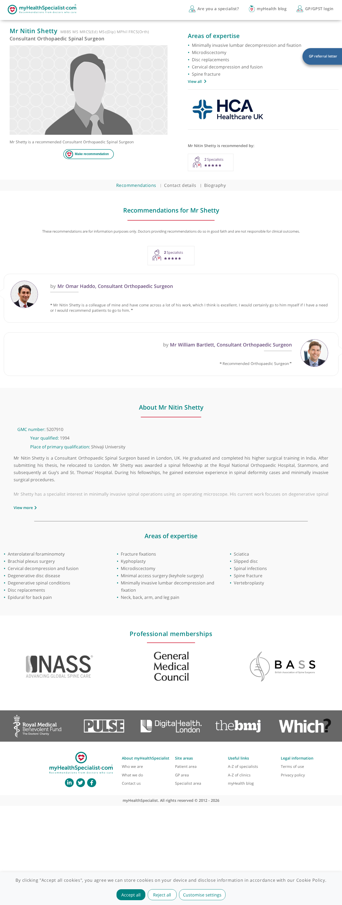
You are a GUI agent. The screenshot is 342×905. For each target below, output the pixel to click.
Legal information (297, 758)
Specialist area (188, 783)
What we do (132, 774)
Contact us (131, 783)
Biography (215, 185)
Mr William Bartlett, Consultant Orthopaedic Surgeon (227, 344)
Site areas (184, 758)
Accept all (131, 895)
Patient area (186, 766)
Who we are (132, 766)
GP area (182, 774)
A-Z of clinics (239, 774)
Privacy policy (293, 774)
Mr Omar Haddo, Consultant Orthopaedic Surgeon (111, 286)
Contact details (180, 185)
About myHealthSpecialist (145, 758)
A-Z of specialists (243, 766)
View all (195, 81)
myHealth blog (241, 783)
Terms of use (292, 766)
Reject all (162, 895)
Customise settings (202, 895)
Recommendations (136, 185)
